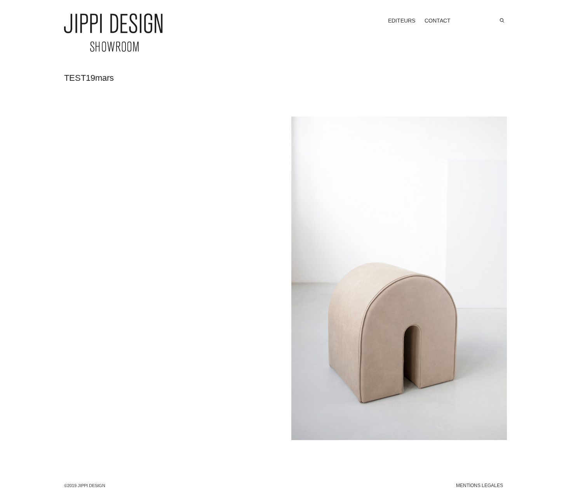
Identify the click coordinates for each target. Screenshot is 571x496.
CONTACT (438, 20)
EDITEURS (401, 20)
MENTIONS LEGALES (479, 485)
